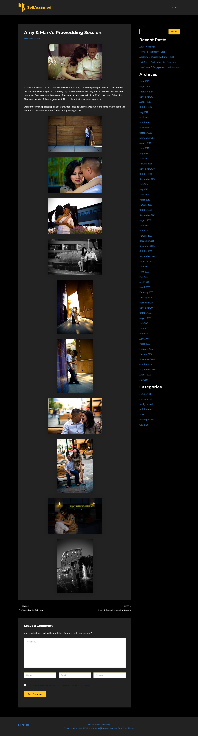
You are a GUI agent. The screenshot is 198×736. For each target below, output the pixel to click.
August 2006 (145, 374)
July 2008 (143, 266)
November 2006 (146, 359)
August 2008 (145, 261)
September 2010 (147, 179)
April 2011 (144, 158)
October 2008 (145, 251)
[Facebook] (19, 725)
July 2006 (143, 379)
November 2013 (146, 96)
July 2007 (143, 323)
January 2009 (145, 235)
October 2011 (145, 132)
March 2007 (144, 343)
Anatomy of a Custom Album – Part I (156, 56)
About (174, 7)
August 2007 (145, 318)
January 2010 (145, 204)
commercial (145, 393)
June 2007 (144, 328)
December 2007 (146, 302)
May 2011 (143, 153)
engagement (145, 399)
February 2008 (146, 292)
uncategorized (146, 419)
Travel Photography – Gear (152, 51)
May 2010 (143, 189)
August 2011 (145, 143)
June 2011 (144, 148)
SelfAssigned (39, 7)
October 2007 (145, 312)
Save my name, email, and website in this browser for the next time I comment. (59, 685)
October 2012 (145, 107)
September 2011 (147, 137)
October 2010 (145, 174)
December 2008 (146, 240)
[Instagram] (27, 725)
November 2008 (146, 246)
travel (142, 414)
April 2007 (144, 338)
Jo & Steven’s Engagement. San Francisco (159, 67)
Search (142, 27)
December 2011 (146, 127)
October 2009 (145, 209)
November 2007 (146, 307)
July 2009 (143, 225)
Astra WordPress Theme (123, 728)
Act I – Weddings (147, 46)
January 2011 (145, 163)
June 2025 (144, 81)
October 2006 (145, 364)
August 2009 (145, 220)
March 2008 (144, 287)
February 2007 (146, 348)
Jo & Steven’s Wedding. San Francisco (157, 62)
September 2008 (147, 256)
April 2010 (144, 194)
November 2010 (146, 168)
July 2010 (143, 184)
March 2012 (144, 122)
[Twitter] (23, 725)
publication (145, 409)
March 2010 (144, 199)
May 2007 (143, 333)
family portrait (146, 404)
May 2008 (143, 276)
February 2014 (146, 91)
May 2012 (143, 112)
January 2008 (145, 297)
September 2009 (147, 215)
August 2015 (145, 86)
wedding (143, 424)
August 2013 (145, 101)
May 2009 (143, 230)
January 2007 (145, 354)
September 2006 (147, 369)
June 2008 (144, 271)
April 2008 (144, 282)
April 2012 (144, 117)
